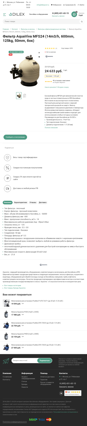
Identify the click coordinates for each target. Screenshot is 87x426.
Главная (6, 29)
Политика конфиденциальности (15, 422)
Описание (7, 202)
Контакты (6, 380)
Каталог (15, 29)
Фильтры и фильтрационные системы (52, 29)
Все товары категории (12, 285)
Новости (25, 387)
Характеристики (20, 202)
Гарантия (43, 380)
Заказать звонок (58, 16)
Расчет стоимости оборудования (47, 383)
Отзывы (33, 202)
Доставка (42, 202)
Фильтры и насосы (28, 29)
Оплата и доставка (47, 377)
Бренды (24, 384)
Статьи (24, 381)
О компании (7, 377)
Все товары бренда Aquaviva (14, 288)
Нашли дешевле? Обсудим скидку (57, 87)
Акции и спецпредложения (28, 377)
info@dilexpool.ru (43, 5)
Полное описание (51, 128)
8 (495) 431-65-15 (60, 13)
